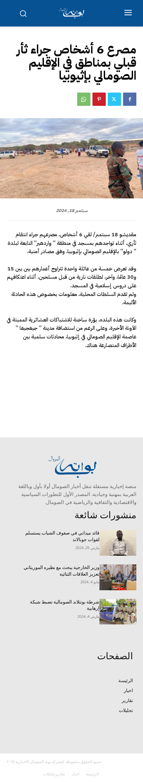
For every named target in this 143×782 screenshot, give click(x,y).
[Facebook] (129, 99)
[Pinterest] (99, 99)
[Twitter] (114, 99)
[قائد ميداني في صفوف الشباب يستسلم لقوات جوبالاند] (117, 543)
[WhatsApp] (83, 99)
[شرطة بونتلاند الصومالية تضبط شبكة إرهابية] (117, 612)
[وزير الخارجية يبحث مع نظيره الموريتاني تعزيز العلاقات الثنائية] (117, 577)
